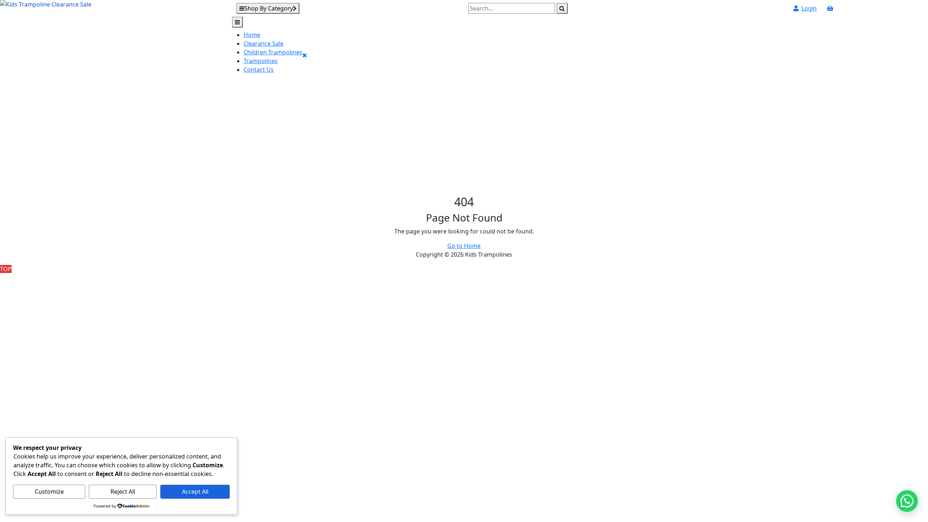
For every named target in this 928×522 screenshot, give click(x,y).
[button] (907, 501)
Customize (49, 492)
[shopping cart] (830, 8)
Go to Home (464, 246)
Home (252, 35)
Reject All (123, 492)
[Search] (562, 8)
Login (809, 8)
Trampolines (261, 61)
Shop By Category (268, 8)
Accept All (195, 492)
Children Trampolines (273, 52)
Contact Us (259, 70)
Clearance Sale (263, 43)
